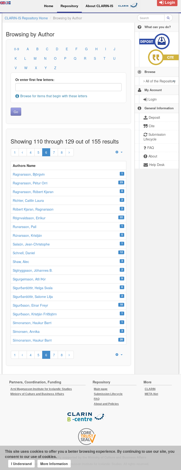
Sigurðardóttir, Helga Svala (33, 287)
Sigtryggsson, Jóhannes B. (33, 270)
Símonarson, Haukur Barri (32, 340)
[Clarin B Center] (87, 417)
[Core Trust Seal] (87, 436)
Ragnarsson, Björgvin (29, 174)
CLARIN (150, 389)
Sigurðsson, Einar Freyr (30, 305)
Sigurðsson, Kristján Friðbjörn (35, 314)
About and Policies (106, 404)
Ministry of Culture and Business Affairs (37, 394)
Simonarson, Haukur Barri (32, 322)
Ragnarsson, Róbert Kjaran (33, 191)
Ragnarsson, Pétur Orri (30, 183)
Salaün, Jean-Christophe (31, 244)
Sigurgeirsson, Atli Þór (29, 279)
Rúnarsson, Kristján (27, 235)
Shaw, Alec (21, 261)
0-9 (16, 49)
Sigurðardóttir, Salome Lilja (33, 296)
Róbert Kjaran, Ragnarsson (33, 209)
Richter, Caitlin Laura (28, 200)
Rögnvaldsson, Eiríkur (29, 218)
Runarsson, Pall (24, 226)
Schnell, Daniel (24, 252)
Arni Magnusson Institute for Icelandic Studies (41, 389)
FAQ (96, 399)
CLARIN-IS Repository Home (26, 18)
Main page (100, 389)
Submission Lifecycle (108, 394)
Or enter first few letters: (34, 79)
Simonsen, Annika (26, 331)
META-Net (151, 394)
